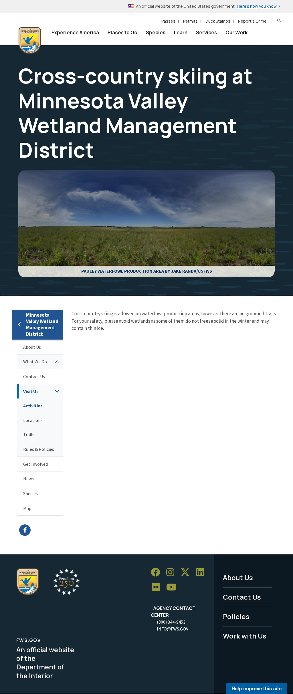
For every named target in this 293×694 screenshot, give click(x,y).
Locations (33, 420)
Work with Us (244, 636)
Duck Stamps (217, 21)
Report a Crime (252, 21)
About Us (32, 347)
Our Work (236, 32)
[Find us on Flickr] (158, 587)
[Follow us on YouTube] (173, 587)
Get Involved (35, 464)
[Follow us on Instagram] (172, 572)
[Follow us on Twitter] (187, 572)
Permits (190, 21)
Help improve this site (256, 688)
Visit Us (31, 391)
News (28, 478)
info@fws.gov (172, 629)
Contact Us (34, 376)
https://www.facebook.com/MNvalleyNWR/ (41, 530)
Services (206, 32)
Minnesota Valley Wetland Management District (42, 324)
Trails (28, 434)
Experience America (75, 32)
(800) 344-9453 (171, 622)
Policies (236, 616)
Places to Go (122, 32)
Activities (33, 406)
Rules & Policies (38, 449)
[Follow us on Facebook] (157, 572)
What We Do (35, 361)
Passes (168, 21)
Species (155, 32)
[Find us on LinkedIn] (202, 572)
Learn (180, 32)
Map (27, 508)
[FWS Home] (29, 40)
